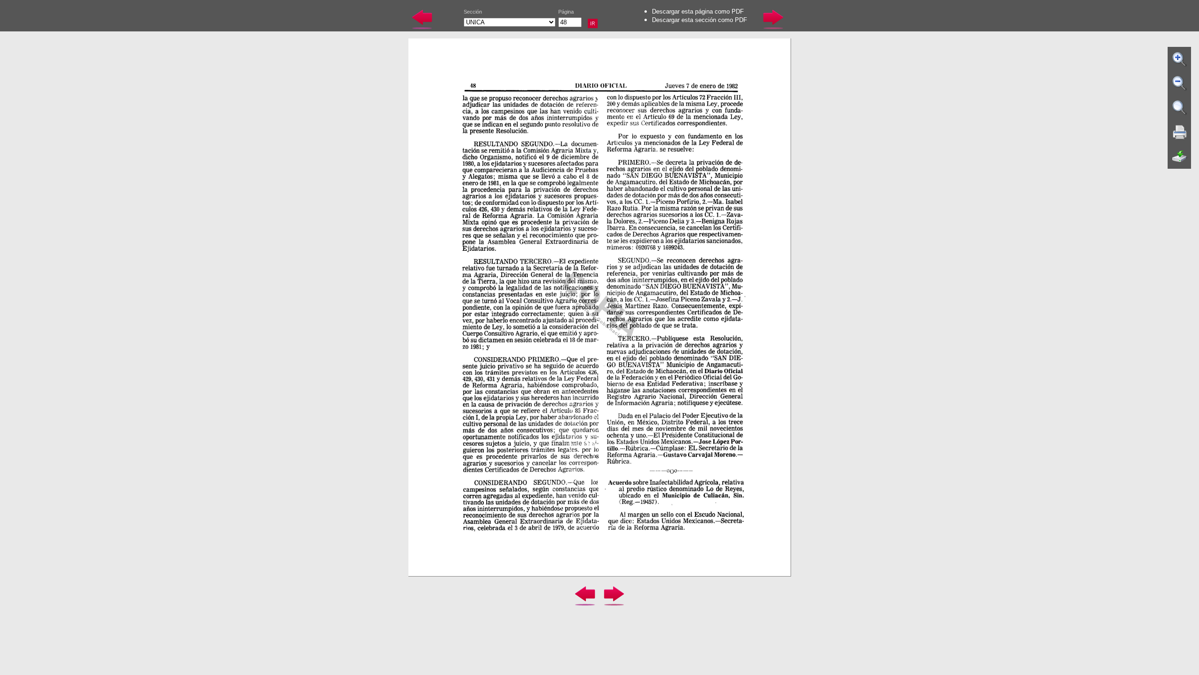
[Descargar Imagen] (1179, 156)
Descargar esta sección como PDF (699, 19)
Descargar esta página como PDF (698, 11)
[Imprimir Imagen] (1179, 132)
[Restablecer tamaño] (1179, 107)
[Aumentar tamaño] (1179, 59)
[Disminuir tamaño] (1179, 83)
